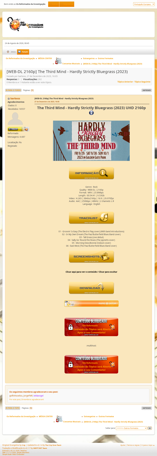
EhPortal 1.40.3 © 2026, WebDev (14, 451)
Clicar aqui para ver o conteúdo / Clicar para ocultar (91, 271)
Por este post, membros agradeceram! (26, 399)
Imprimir (147, 90)
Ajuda (123, 445)
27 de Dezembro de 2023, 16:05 (46, 101)
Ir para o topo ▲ (148, 445)
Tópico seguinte (142, 81)
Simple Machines (23, 452)
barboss (15, 98)
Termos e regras (133, 445)
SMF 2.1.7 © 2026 (9, 452)
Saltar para (110, 428)
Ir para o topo (12, 408)
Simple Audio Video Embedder (13, 454)
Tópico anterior (125, 81)
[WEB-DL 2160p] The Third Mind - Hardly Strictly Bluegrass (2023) (64, 98)
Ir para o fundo (13, 90)
